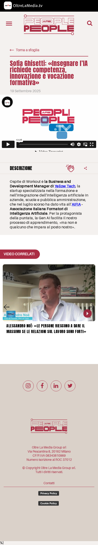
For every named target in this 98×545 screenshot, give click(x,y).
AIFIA (76, 204)
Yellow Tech (65, 186)
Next (91, 306)
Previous (6, 306)
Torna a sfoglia (27, 50)
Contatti (49, 483)
